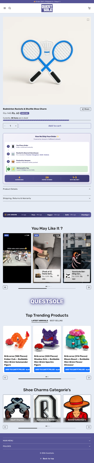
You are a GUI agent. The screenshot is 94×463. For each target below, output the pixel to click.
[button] (4, 8)
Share (86, 109)
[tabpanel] (47, 353)
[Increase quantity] (16, 126)
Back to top (48, 459)
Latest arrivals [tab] (40, 321)
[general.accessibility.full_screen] (88, 20)
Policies (7, 446)
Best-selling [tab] (56, 321)
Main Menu (8, 441)
